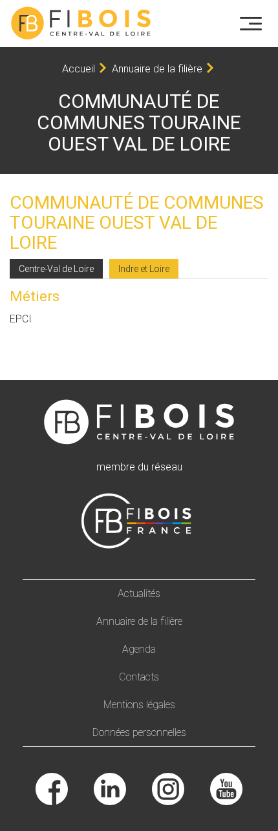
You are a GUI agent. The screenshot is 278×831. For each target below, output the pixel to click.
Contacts (139, 677)
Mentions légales (139, 705)
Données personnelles (139, 732)
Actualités (139, 593)
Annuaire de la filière (157, 69)
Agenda (139, 649)
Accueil (78, 69)
